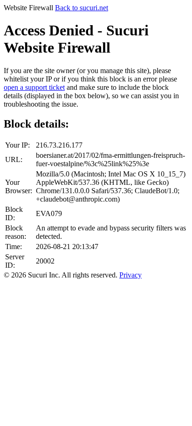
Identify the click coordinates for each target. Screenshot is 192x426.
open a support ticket (34, 87)
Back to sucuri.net (81, 8)
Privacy (130, 275)
